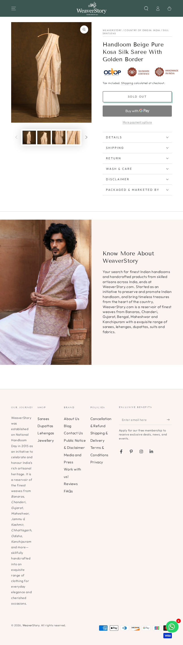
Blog (67, 426)
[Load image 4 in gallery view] (73, 137)
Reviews (71, 483)
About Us (71, 418)
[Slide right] (86, 138)
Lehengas (45, 433)
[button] (146, 8)
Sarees (43, 418)
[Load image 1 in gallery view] (29, 137)
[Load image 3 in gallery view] (58, 137)
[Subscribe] (169, 420)
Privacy (96, 462)
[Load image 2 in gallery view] (44, 137)
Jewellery (45, 440)
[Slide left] (16, 138)
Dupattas (45, 426)
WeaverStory (31, 625)
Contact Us (73, 433)
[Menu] (13, 8)
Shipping (127, 83)
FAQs (68, 491)
